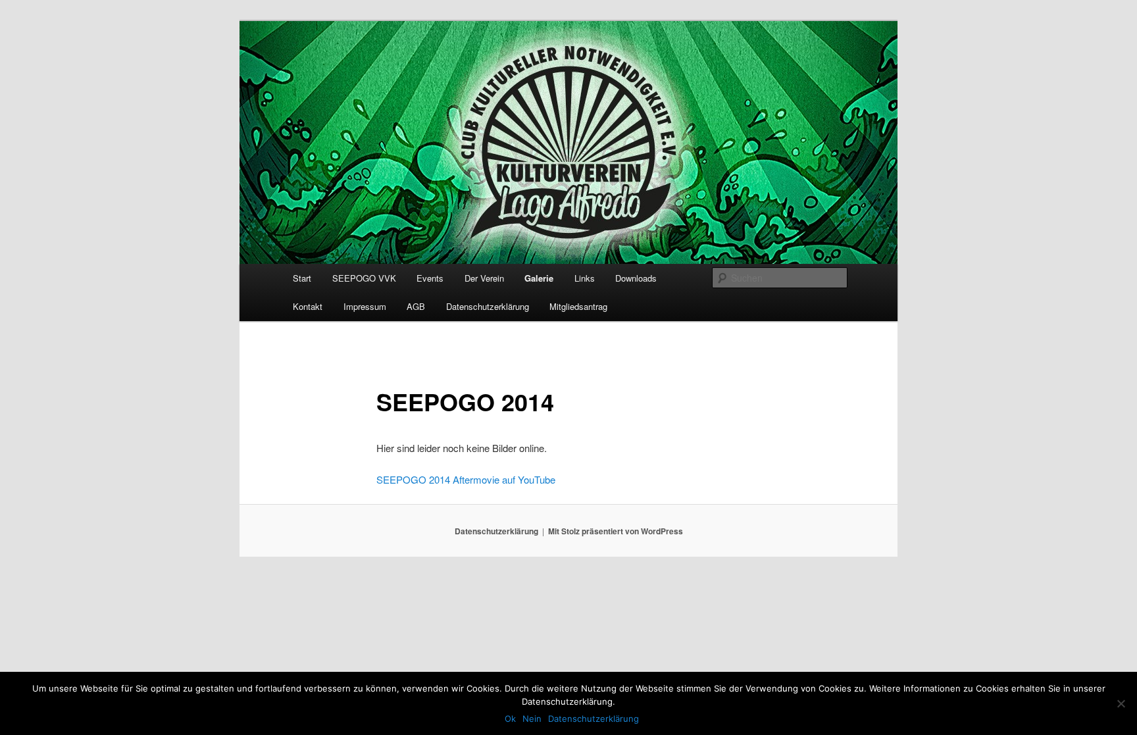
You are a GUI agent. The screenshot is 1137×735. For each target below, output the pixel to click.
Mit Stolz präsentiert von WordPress (615, 531)
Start (302, 278)
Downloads (636, 278)
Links (584, 278)
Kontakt (307, 306)
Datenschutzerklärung (487, 306)
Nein (532, 718)
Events (430, 278)
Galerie (538, 278)
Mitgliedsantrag (578, 306)
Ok (510, 718)
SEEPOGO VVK (364, 278)
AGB (416, 306)
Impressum (364, 306)
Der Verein (484, 278)
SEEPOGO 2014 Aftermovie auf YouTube (465, 479)
